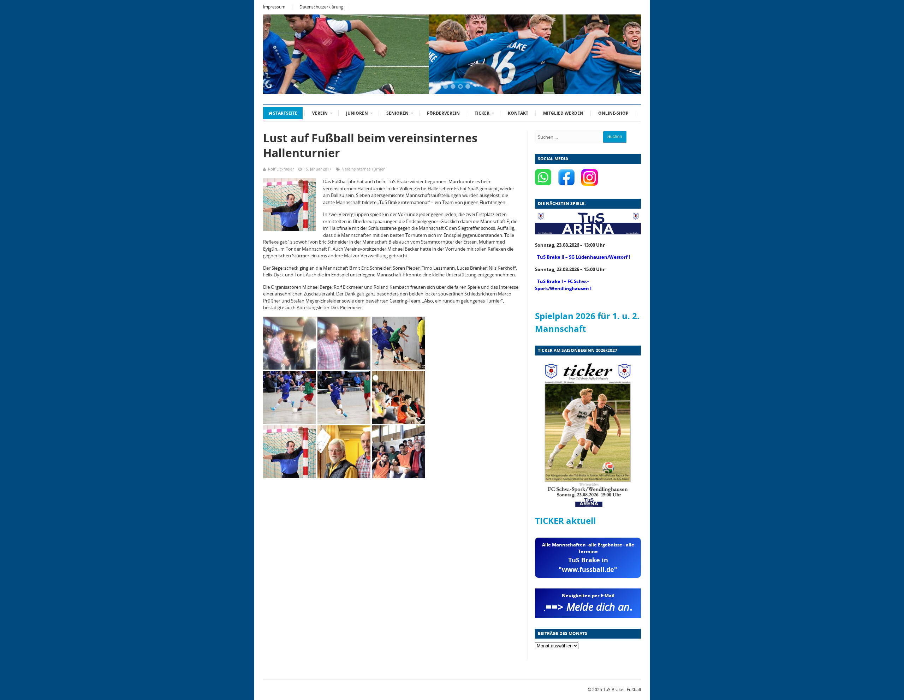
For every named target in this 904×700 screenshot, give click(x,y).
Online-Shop (613, 113)
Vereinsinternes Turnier (363, 169)
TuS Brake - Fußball (622, 690)
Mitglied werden (563, 113)
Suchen (614, 136)
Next (627, 55)
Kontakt (518, 113)
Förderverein (443, 113)
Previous (277, 55)
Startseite (285, 113)
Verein (320, 113)
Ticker (482, 113)
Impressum (274, 7)
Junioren (357, 113)
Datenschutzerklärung (321, 7)
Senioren (397, 113)
